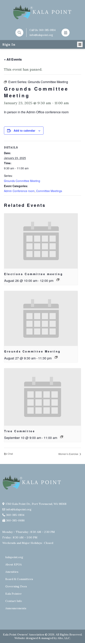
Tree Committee (19, 431)
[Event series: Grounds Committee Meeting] (56, 357)
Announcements (15, 608)
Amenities (11, 572)
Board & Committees (19, 579)
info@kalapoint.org (41, 35)
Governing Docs (16, 586)
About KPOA (13, 564)
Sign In (8, 44)
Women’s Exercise (68, 454)
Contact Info (13, 601)
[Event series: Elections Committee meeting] (58, 279)
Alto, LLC (64, 638)
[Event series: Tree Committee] (61, 437)
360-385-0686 (15, 520)
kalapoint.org (14, 557)
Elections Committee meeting (33, 274)
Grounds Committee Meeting (22, 181)
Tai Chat (8, 453)
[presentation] (41, 240)
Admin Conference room (19, 191)
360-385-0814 (47, 30)
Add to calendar (24, 130)
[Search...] (19, 33)
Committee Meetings (49, 191)
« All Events (13, 59)
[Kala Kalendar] (65, 33)
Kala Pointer (13, 593)
